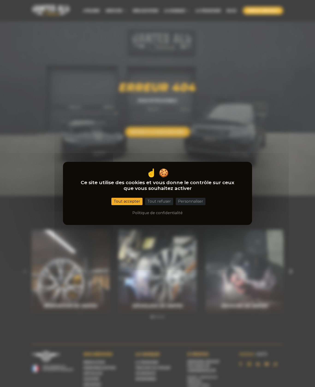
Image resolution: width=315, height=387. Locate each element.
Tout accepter (127, 201)
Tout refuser (159, 201)
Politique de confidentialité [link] (157, 213)
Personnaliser (190, 201)
